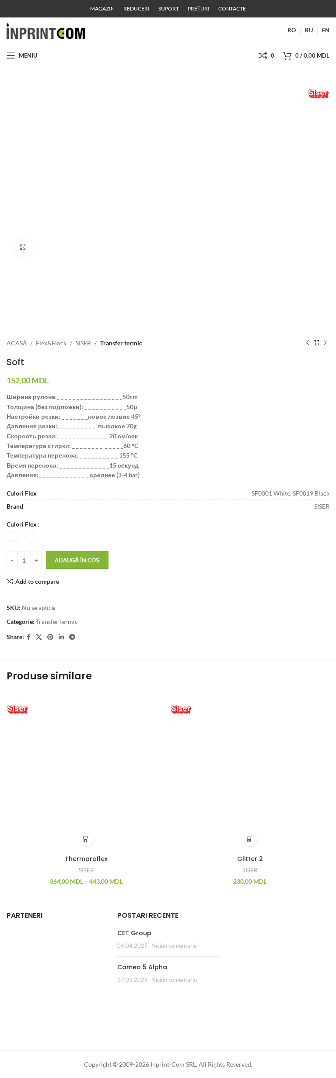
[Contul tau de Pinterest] (50, 637)
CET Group (134, 933)
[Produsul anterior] (307, 343)
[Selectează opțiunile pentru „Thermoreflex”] (86, 838)
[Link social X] (39, 637)
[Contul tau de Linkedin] (61, 637)
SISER (83, 343)
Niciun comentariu (174, 946)
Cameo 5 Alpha (142, 967)
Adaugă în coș (77, 560)
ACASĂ (17, 343)
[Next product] (325, 343)
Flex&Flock (51, 343)
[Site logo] (46, 30)
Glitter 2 (250, 858)
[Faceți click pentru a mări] (23, 248)
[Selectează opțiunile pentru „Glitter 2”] (250, 838)
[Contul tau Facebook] (28, 637)
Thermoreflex (86, 858)
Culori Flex (22, 524)
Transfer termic (121, 343)
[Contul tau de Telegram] (72, 637)
